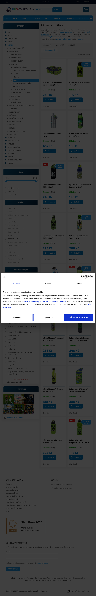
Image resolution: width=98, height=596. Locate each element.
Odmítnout (17, 318)
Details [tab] (48, 283)
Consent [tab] (16, 283)
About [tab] (79, 283)
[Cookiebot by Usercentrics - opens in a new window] (83, 276)
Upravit (47, 318)
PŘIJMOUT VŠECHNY (78, 318)
